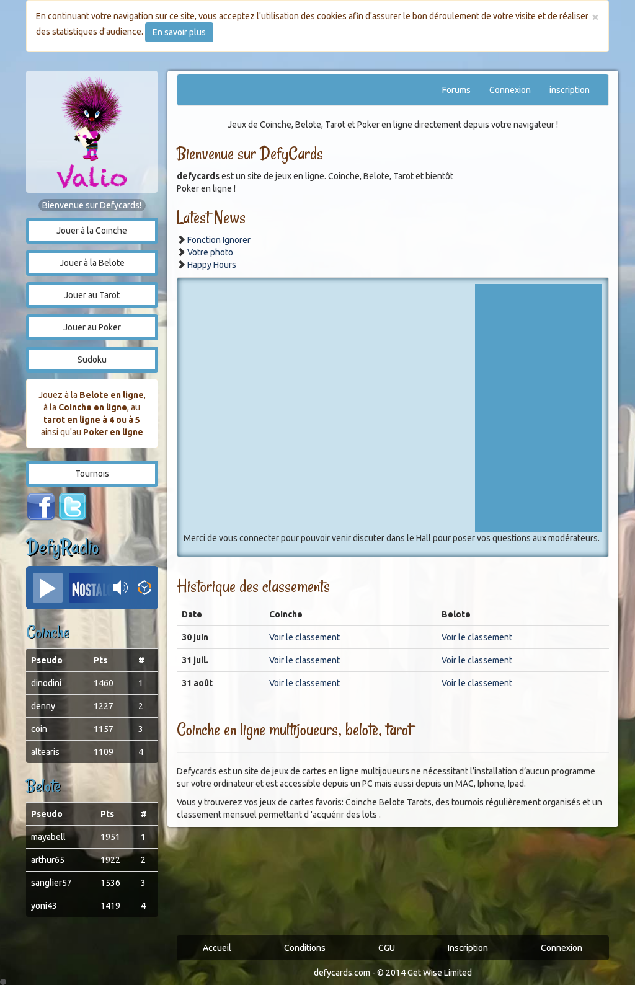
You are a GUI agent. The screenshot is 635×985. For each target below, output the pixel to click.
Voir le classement (304, 637)
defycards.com (342, 973)
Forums (456, 90)
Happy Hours (211, 265)
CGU (386, 948)
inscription (569, 90)
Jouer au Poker (92, 327)
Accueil (217, 948)
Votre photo (210, 252)
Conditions (305, 948)
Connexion (510, 90)
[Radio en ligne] (144, 587)
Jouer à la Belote (92, 263)
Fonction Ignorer (219, 240)
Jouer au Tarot (92, 295)
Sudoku (92, 359)
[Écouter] (48, 588)
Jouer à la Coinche (91, 231)
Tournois (92, 474)
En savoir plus (179, 32)
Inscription (468, 948)
